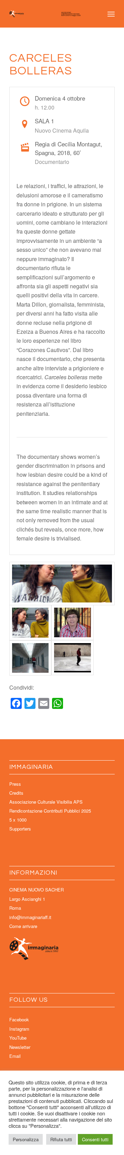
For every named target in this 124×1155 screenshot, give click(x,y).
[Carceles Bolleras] (62, 583)
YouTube (18, 1037)
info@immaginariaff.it (30, 917)
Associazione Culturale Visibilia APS (46, 801)
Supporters (20, 828)
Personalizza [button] (26, 1139)
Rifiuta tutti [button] (61, 1139)
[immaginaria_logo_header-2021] (51, 14)
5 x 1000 (18, 819)
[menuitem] (111, 14)
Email (15, 1056)
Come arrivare (23, 926)
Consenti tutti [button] (95, 1139)
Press (15, 784)
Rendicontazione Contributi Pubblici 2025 (50, 810)
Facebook (19, 1019)
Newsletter (19, 1047)
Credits (16, 793)
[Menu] (111, 14)
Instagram (19, 1028)
